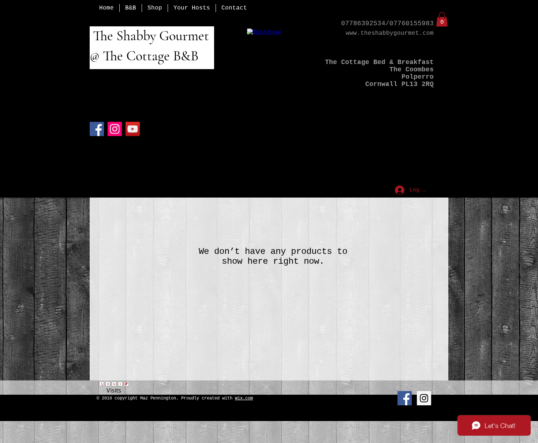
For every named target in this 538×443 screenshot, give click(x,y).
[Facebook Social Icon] (404, 398)
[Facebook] (97, 129)
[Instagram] (115, 129)
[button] (442, 19)
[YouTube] (133, 129)
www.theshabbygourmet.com (390, 33)
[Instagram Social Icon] (424, 398)
